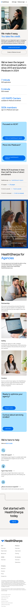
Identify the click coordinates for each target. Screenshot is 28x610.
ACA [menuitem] (2, 545)
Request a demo (9, 408)
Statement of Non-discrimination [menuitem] (7, 602)
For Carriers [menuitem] (18, 557)
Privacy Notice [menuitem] (3, 599)
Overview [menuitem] (3, 548)
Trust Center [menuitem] (3, 606)
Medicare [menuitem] (17, 545)
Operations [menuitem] (17, 562)
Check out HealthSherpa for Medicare (11, 158)
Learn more (8, 428)
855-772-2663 (9, 443)
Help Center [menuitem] (4, 550)
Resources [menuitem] (3, 553)
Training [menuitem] (17, 553)
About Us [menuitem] (3, 568)
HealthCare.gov (5, 589)
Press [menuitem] (2, 573)
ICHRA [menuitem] (2, 557)
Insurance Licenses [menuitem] (4, 601)
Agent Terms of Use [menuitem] (4, 597)
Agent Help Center (6, 471)
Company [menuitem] (3, 565)
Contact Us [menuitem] (3, 576)
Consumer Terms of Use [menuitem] (5, 596)
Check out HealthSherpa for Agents (13, 138)
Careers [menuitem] (3, 571)
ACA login (14, 2)
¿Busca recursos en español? (9, 486)
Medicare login (21, 2)
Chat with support (6, 455)
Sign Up (14, 521)
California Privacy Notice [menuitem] (5, 604)
